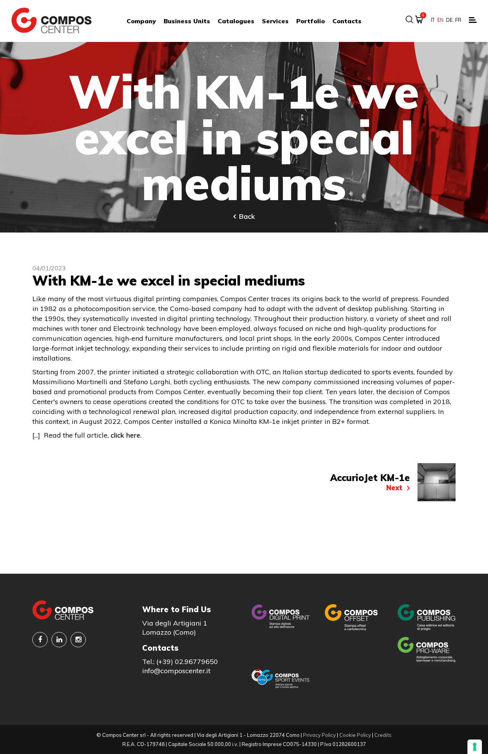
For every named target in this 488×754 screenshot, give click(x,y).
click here (125, 435)
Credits (383, 735)
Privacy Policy (319, 735)
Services (275, 21)
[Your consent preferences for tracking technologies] (474, 747)
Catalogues (236, 21)
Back (247, 216)
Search (409, 19)
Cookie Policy (355, 735)
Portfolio (310, 21)
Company (141, 21)
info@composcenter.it (176, 670)
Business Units (187, 21)
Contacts (346, 21)
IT (433, 20)
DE (449, 20)
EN (440, 20)
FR (458, 20)
